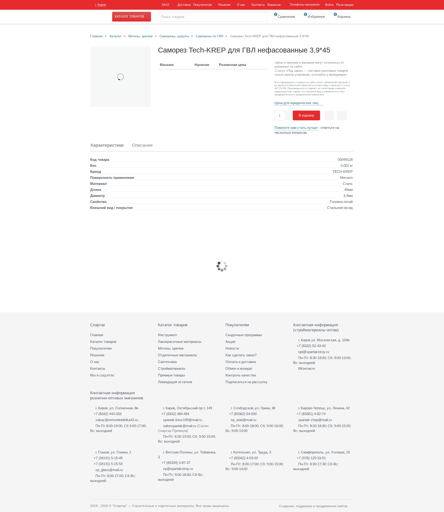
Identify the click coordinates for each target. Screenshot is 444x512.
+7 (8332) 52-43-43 (311, 346)
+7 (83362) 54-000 (243, 414)
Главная (96, 36)
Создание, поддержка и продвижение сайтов (313, 506)
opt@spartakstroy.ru (313, 352)
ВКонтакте (306, 368)
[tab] (107, 145)
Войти (329, 4)
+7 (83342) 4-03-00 (243, 458)
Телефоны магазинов (305, 4)
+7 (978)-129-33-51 (311, 458)
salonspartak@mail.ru (179, 426)
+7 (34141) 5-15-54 (108, 464)
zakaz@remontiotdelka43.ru (117, 420)
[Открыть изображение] (120, 76)
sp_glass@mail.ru (109, 470)
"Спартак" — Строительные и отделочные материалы (153, 506)
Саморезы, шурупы (174, 36)
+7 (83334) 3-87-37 (175, 463)
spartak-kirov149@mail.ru (182, 420)
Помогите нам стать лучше (296, 128)
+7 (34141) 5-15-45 (108, 458)
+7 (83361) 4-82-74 (311, 414)
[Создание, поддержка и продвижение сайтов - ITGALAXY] (352, 506)
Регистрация (345, 4)
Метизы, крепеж (140, 36)
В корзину (306, 115)
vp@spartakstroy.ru (178, 469)
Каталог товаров (129, 16)
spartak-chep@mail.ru (315, 420)
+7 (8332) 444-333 (107, 414)
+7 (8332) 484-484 (175, 414)
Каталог (115, 36)
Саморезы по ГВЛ (209, 36)
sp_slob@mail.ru (243, 420)
